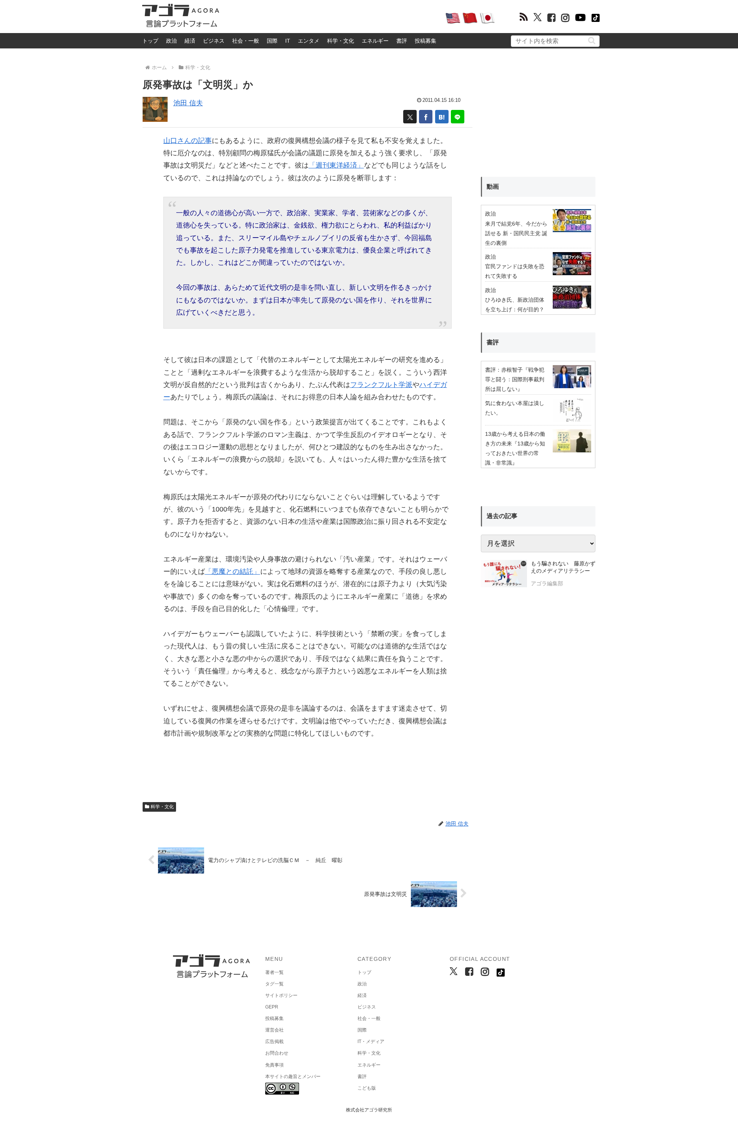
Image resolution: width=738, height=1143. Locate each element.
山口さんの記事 (187, 141)
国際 (272, 41)
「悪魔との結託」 (232, 571)
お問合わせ (276, 1053)
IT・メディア (370, 1041)
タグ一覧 (274, 984)
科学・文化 (340, 41)
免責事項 (274, 1065)
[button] (591, 40)
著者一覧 (274, 972)
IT (287, 41)
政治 (171, 41)
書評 (401, 41)
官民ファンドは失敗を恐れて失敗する (514, 271)
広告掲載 (274, 1041)
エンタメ (308, 41)
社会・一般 (245, 41)
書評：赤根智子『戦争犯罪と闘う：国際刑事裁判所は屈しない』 (514, 379)
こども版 (366, 1088)
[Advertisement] (332, 17)
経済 (189, 41)
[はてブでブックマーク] (442, 116)
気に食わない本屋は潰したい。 (514, 408)
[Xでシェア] (410, 116)
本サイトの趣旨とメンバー (293, 1076)
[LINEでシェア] (457, 116)
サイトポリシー (281, 995)
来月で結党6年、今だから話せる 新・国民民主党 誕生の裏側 (516, 233)
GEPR (271, 1007)
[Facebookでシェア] (425, 116)
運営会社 (274, 1030)
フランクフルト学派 (381, 385)
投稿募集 (425, 41)
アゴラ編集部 (547, 583)
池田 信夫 (188, 103)
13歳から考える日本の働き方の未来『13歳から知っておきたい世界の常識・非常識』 (515, 448)
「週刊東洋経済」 (336, 165)
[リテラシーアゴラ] (504, 574)
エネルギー (375, 41)
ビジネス (213, 41)
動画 (493, 186)
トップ (150, 41)
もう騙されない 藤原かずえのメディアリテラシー (563, 567)
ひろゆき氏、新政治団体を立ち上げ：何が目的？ (514, 304)
